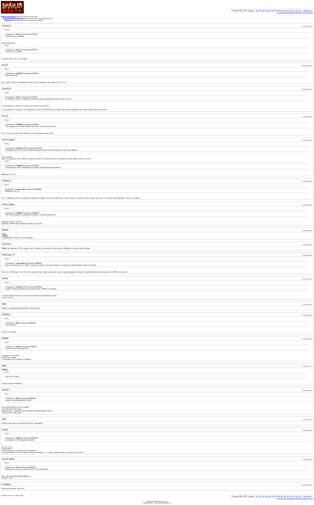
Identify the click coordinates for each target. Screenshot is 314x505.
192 (257, 10)
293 (282, 10)
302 (294, 10)
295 (288, 10)
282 (263, 10)
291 (275, 10)
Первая (251, 10)
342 (297, 10)
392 (300, 10)
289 (269, 10)
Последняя (308, 10)
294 (285, 10)
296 (291, 10)
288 (266, 10)
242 (260, 10)
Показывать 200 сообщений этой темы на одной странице (295, 12)
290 (272, 10)
